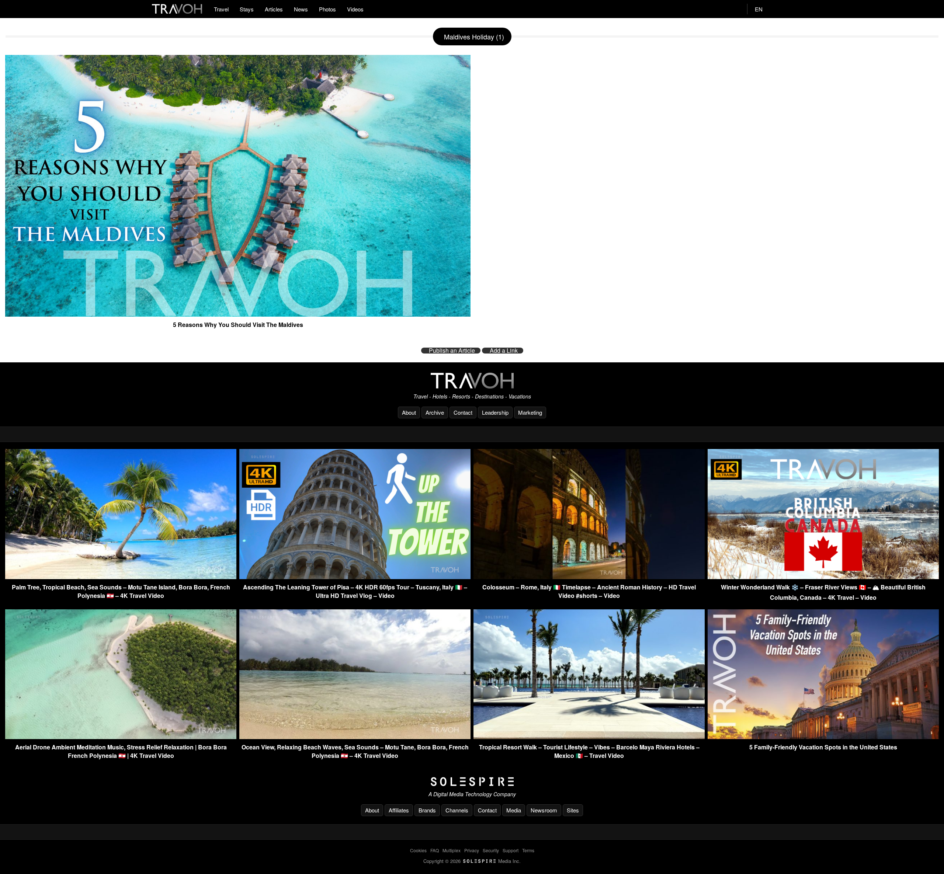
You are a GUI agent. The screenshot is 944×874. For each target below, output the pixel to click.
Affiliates (399, 810)
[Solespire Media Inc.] (472, 782)
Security (491, 850)
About (409, 412)
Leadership (495, 412)
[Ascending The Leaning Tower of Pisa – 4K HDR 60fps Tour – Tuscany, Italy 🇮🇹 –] (355, 577)
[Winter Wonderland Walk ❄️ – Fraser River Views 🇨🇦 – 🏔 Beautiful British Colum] (823, 577)
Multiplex (451, 850)
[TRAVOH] (472, 381)
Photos (327, 9)
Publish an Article (452, 351)
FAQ (434, 850)
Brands (427, 810)
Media (513, 810)
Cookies (418, 850)
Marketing (530, 412)
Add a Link (504, 351)
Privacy (471, 850)
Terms (528, 850)
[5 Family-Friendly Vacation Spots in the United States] (823, 737)
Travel (221, 9)
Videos (355, 9)
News (301, 9)
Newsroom (544, 810)
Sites (573, 810)
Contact (463, 412)
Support (510, 850)
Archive (435, 412)
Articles (274, 9)
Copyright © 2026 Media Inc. (472, 860)
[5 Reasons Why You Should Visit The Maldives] (238, 313)
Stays (247, 9)
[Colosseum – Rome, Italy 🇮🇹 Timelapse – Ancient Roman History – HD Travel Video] (589, 577)
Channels (456, 810)
